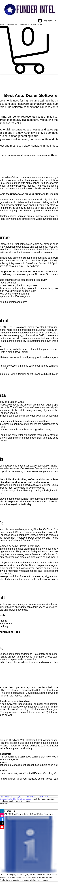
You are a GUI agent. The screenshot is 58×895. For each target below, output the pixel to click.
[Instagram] (29, 815)
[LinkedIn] (29, 811)
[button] (2, 24)
